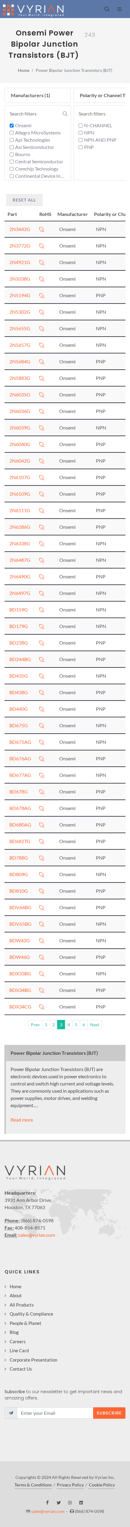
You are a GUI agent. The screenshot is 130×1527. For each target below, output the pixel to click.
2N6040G (19, 444)
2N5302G (19, 312)
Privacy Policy (70, 1484)
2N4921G (19, 262)
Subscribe (109, 1412)
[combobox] (39, 113)
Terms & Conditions (33, 1484)
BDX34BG (20, 990)
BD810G (18, 891)
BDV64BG (20, 907)
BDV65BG (20, 924)
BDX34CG (20, 1006)
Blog (14, 1332)
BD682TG (19, 841)
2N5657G (19, 345)
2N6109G (19, 494)
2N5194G (19, 295)
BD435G (18, 676)
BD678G (18, 791)
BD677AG (20, 775)
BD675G (18, 725)
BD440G (18, 709)
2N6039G (19, 427)
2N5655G (19, 328)
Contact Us (21, 1369)
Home (23, 70)
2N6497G (19, 593)
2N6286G (19, 527)
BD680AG (20, 824)
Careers (18, 1341)
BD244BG (20, 659)
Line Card (19, 1350)
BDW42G (19, 940)
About (16, 1295)
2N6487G (19, 560)
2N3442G (19, 229)
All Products (22, 1304)
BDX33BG (20, 973)
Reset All (24, 199)
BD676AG (20, 758)
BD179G (18, 626)
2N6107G (19, 477)
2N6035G (19, 394)
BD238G (18, 642)
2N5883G (19, 378)
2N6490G (19, 576)
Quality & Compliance (31, 1313)
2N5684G (19, 361)
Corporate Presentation (33, 1359)
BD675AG (20, 742)
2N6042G (19, 460)
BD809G (18, 874)
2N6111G (19, 510)
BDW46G (19, 957)
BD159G (18, 609)
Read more (22, 1119)
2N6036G (19, 411)
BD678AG (20, 808)
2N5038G (19, 279)
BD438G (18, 692)
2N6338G (19, 543)
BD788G (18, 857)
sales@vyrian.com (36, 1235)
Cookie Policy (102, 1484)
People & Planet (25, 1323)
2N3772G (19, 245)
